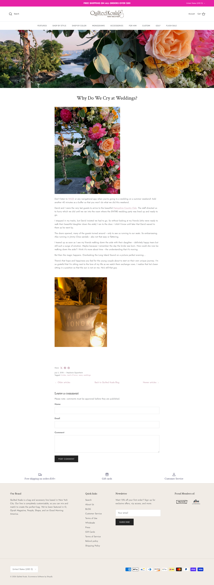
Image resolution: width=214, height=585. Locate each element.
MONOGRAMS (98, 25)
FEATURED (42, 25)
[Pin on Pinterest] (69, 368)
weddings (87, 375)
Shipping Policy (92, 545)
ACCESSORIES (116, 25)
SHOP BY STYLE (59, 25)
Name (58, 404)
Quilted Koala (22, 576)
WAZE (71, 198)
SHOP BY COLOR (79, 25)
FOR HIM (133, 25)
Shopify (49, 576)
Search (88, 500)
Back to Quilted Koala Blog (107, 382)
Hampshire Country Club (125, 208)
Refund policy (91, 541)
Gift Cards (90, 531)
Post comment (66, 459)
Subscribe (124, 522)
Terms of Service (93, 536)
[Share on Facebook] (65, 368)
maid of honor (72, 375)
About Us (89, 504)
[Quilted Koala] (107, 13)
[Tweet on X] (61, 368)
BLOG (88, 509)
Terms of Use (91, 518)
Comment (59, 432)
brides (63, 375)
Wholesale (90, 522)
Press (87, 527)
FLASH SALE (171, 25)
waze (80, 375)
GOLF (158, 25)
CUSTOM (146, 25)
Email (57, 418)
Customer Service (93, 513)
